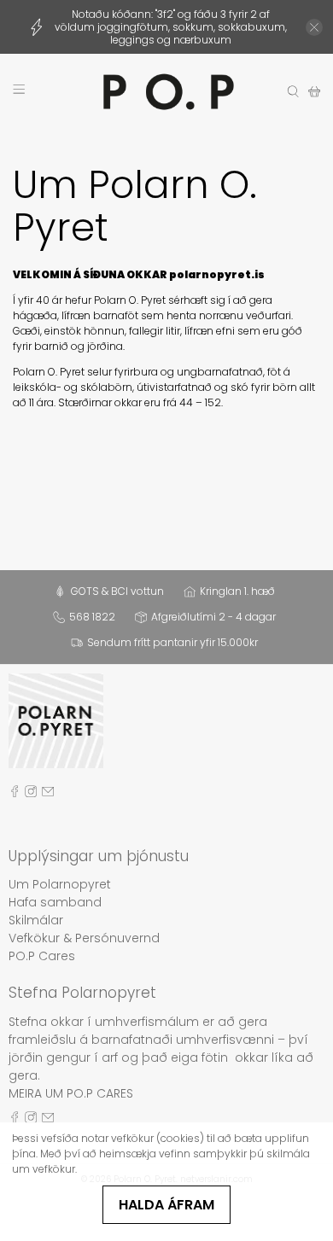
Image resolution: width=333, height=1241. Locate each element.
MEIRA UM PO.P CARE (67, 1093)
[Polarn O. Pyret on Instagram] (31, 793)
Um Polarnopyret (60, 884)
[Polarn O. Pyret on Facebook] (14, 793)
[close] (314, 27)
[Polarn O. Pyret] (167, 91)
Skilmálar (36, 920)
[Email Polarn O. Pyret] (48, 793)
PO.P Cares (42, 955)
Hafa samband (55, 902)
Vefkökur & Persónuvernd (84, 938)
